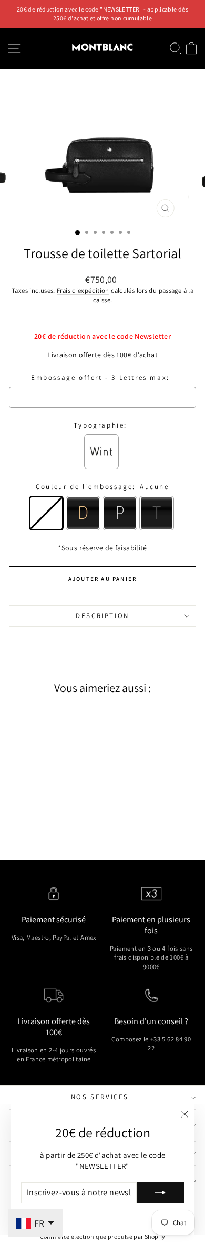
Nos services (100, 1096)
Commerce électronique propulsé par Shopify (103, 1236)
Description (102, 615)
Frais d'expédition (83, 290)
